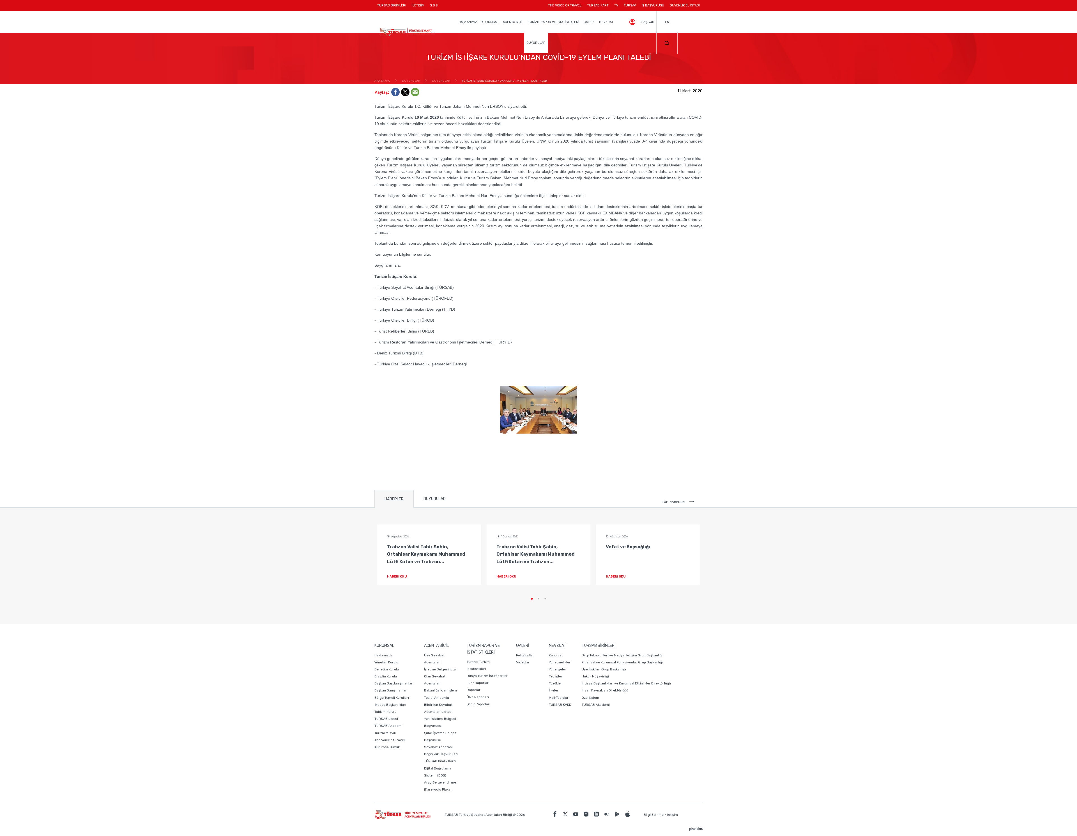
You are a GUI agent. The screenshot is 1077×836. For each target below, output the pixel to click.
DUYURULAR (536, 43)
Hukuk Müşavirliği (595, 676)
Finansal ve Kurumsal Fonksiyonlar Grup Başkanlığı (622, 662)
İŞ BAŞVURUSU (652, 5)
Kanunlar (556, 655)
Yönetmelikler (559, 662)
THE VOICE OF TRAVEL (564, 5)
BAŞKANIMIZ (468, 22)
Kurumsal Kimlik (387, 747)
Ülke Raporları (478, 697)
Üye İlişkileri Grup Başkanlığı (604, 669)
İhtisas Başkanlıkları (390, 705)
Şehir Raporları (478, 704)
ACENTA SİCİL (513, 22)
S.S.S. (434, 5)
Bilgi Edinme (654, 815)
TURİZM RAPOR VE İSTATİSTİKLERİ (553, 22)
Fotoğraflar (525, 655)
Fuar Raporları (478, 683)
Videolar (523, 662)
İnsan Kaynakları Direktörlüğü (605, 690)
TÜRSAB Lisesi (386, 719)
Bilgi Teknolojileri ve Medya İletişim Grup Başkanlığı (622, 655)
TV (616, 5)
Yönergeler (557, 669)
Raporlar (473, 690)
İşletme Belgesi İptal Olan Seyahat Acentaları (440, 676)
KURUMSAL (490, 22)
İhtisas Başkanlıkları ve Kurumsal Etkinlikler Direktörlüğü (626, 683)
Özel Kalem (590, 698)
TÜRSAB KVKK (560, 705)
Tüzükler (555, 683)
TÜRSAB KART (598, 5)
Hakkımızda (383, 655)
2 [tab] (538, 599)
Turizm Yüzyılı (385, 733)
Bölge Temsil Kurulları (391, 698)
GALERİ (589, 22)
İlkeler (553, 690)
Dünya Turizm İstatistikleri (487, 676)
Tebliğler (555, 676)
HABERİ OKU (397, 576)
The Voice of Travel (389, 740)
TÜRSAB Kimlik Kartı (440, 761)
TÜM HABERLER (674, 502)
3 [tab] (545, 599)
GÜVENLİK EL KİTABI (685, 5)
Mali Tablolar (559, 698)
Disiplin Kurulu (385, 676)
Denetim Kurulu (386, 669)
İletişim (672, 815)
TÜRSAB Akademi (388, 726)
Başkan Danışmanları (391, 690)
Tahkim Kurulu (385, 712)
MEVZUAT (606, 22)
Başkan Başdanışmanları (393, 683)
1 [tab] (532, 599)
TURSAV (630, 5)
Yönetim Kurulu (386, 662)
